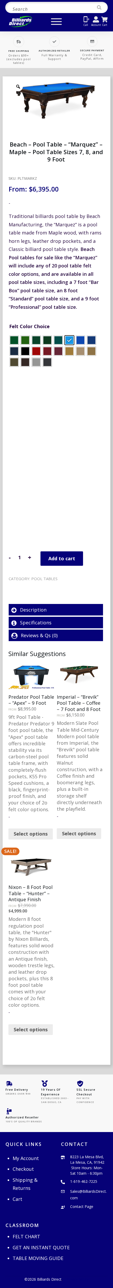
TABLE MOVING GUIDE (38, 1258)
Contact (74, 1144)
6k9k (27, 586)
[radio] (14, 340)
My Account (26, 1158)
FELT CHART (26, 1236)
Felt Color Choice (29, 326)
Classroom (22, 1225)
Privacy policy (77, 1279)
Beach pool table (54, 586)
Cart (104, 25)
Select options (31, 834)
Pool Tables (44, 578)
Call (85, 25)
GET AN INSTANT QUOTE (41, 1247)
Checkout (23, 1169)
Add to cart (61, 558)
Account (96, 25)
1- (83, 1181)
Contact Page (81, 1206)
